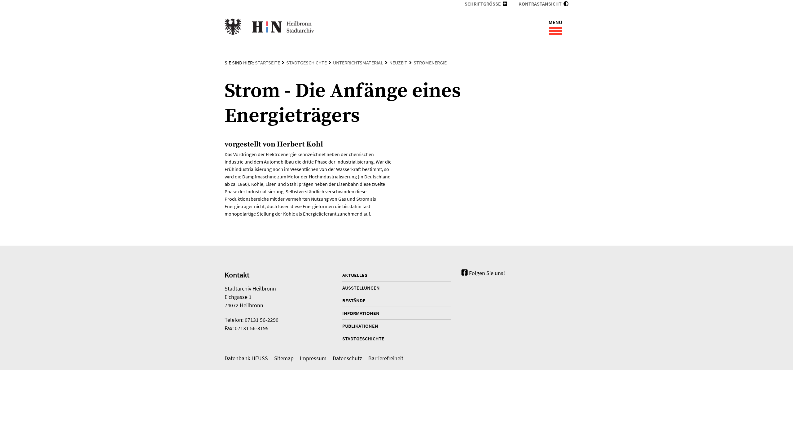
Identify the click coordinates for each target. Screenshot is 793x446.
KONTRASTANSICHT (541, 4)
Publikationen (360, 326)
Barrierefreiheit (385, 358)
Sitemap (284, 358)
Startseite (267, 62)
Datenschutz (347, 358)
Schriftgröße (483, 4)
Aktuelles (354, 275)
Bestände (354, 300)
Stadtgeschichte (306, 62)
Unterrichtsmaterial (358, 62)
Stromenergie (430, 62)
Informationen (360, 313)
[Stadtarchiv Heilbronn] (269, 28)
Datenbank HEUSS (246, 358)
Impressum (313, 358)
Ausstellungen (361, 288)
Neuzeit (398, 62)
